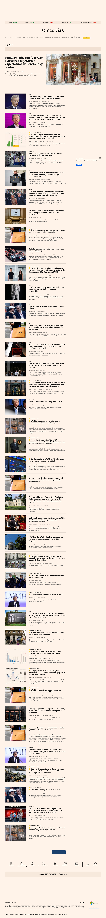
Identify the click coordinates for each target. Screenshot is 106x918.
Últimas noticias (65, 37)
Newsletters (57, 914)
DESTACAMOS (25, 48)
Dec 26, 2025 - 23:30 (45, 464)
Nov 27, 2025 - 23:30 (42, 485)
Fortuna (31, 495)
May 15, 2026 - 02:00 (40, 311)
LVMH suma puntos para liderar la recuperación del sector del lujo (44, 422)
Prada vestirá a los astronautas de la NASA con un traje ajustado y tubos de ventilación (47, 289)
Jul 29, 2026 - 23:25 (45, 179)
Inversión (64, 49)
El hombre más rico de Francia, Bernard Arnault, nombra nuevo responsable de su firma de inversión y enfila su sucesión (47, 117)
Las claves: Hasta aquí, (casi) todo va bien (45, 402)
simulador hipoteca (21, 865)
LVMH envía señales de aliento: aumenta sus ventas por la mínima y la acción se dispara (46, 539)
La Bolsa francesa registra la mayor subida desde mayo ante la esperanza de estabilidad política (47, 520)
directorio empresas (65, 865)
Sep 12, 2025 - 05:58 (40, 620)
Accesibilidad (46, 914)
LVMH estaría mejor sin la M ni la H (45, 790)
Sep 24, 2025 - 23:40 (40, 580)
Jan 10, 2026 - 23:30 (39, 405)
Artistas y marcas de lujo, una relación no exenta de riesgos (46, 250)
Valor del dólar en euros (86, 22)
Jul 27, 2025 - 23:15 (48, 732)
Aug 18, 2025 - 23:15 (48, 658)
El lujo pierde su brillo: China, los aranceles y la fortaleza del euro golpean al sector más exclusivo (47, 673)
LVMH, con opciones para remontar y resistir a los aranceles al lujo (45, 691)
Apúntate (79, 164)
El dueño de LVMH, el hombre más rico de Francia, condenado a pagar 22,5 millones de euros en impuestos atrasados (46, 193)
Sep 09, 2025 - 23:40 (40, 637)
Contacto (7, 914)
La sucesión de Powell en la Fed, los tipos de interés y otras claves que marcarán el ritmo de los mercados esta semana (47, 385)
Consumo (70, 49)
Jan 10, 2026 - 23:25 (48, 426)
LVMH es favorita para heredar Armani (47, 594)
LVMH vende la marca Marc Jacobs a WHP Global (47, 307)
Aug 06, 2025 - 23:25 (45, 677)
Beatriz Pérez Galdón (34, 426)
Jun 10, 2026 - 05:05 (43, 294)
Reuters (7, 71)
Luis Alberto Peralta (34, 732)
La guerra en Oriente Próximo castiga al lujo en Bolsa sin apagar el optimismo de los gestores (46, 327)
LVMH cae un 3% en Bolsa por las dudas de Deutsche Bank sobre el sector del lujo (46, 97)
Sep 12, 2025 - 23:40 (40, 597)
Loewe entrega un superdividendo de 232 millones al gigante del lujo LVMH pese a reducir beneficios (47, 558)
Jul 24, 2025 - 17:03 (42, 756)
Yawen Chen (31, 597)
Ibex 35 (10, 22)
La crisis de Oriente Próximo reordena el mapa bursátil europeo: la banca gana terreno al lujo (46, 174)
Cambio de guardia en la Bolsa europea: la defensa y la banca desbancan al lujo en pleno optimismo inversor (46, 771)
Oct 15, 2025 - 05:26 (45, 524)
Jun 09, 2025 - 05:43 (39, 815)
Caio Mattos (32, 101)
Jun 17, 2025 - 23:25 (42, 775)
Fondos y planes (56, 37)
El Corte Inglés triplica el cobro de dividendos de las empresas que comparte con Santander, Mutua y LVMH (47, 136)
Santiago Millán (32, 158)
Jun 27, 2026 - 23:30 (45, 235)
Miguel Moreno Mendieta (34, 447)
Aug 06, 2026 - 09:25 (43, 122)
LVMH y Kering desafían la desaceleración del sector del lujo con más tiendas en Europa (46, 365)
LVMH (9, 45)
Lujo (6, 55)
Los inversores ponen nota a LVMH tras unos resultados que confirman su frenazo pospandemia (47, 752)
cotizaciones (76, 865)
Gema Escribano (32, 179)
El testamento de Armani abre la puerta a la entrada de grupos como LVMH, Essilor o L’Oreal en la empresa (47, 615)
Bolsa (30, 49)
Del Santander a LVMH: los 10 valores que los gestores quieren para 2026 (47, 460)
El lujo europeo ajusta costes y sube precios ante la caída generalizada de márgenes (45, 653)
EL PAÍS (77, 37)
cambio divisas (55, 865)
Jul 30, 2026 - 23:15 (48, 141)
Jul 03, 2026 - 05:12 (36, 217)
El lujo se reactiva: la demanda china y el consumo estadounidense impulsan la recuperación (46, 480)
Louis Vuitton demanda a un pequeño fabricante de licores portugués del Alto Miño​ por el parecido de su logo (46, 810)
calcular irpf (10, 865)
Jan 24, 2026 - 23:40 (47, 389)
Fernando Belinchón (33, 389)
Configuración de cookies (27, 914)
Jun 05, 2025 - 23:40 (40, 833)
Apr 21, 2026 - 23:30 (42, 332)
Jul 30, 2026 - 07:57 (45, 158)
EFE (29, 217)
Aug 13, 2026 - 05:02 (18, 71)
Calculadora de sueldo (79, 49)
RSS (53, 914)
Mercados (36, 37)
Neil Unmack (32, 580)
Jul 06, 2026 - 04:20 (39, 198)
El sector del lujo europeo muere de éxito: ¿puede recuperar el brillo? (47, 729)
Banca (59, 49)
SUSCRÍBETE (86, 38)
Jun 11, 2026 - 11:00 (45, 275)
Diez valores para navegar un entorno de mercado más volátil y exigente (47, 231)
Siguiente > (58, 852)
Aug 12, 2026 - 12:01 (44, 101)
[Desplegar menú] (6, 30)
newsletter (79, 158)
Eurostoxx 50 (65, 22)
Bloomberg (31, 311)
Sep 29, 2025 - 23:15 (48, 563)
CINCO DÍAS (31, 122)
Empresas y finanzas (28, 37)
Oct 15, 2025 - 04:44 (40, 544)
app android (95, 865)
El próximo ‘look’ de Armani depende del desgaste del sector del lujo (46, 633)
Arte (30, 247)
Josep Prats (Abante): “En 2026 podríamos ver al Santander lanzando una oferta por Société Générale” (47, 442)
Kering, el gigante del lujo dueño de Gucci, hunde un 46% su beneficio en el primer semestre (47, 711)
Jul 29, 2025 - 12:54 (48, 715)
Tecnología (45, 49)
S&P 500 (27, 22)
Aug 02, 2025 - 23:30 (48, 695)
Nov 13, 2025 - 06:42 (42, 505)
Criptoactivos (53, 49)
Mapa (50, 914)
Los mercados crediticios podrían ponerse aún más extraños (47, 576)
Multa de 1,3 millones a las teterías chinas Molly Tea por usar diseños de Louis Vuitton (46, 213)
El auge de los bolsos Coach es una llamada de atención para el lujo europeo (47, 829)
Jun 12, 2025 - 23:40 (40, 793)
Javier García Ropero (34, 141)
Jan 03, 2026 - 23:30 (49, 447)
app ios (87, 865)
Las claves (31, 399)
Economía (42, 37)
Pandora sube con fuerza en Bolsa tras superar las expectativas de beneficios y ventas (24, 62)
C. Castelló (31, 544)
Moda (30, 285)
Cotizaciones (48, 37)
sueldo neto (32, 865)
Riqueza (31, 189)
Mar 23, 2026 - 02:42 (40, 370)
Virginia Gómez (32, 524)
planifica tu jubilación (43, 865)
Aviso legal (12, 914)
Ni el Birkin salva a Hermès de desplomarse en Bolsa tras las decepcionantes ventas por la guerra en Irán (47, 346)
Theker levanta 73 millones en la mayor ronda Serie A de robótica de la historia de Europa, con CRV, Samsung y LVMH (47, 270)
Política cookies (18, 914)
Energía (40, 49)
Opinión (71, 37)
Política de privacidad (38, 914)
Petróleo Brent (45, 22)
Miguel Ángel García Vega (35, 254)
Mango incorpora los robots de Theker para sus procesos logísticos (45, 154)
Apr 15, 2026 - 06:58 (40, 351)
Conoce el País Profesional (53, 874)
